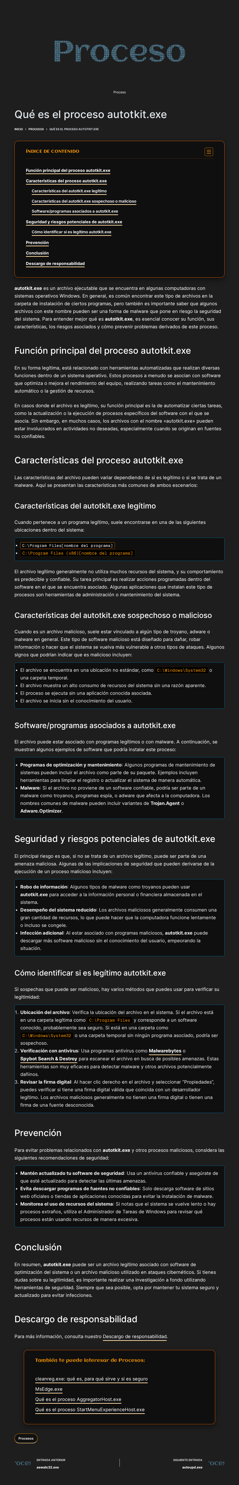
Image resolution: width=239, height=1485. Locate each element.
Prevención (37, 242)
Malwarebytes (165, 1051)
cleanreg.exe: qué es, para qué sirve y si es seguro (91, 1379)
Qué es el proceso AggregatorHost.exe (78, 1399)
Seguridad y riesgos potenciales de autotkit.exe (74, 221)
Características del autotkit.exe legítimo (69, 191)
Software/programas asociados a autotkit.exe (75, 211)
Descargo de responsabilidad (55, 263)
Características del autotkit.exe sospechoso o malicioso (84, 201)
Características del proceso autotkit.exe (66, 180)
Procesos (26, 1438)
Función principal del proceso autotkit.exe (68, 170)
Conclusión (37, 253)
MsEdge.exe (49, 1389)
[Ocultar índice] (209, 152)
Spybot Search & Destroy (48, 1058)
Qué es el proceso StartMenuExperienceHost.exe (90, 1409)
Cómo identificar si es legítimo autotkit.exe (71, 232)
